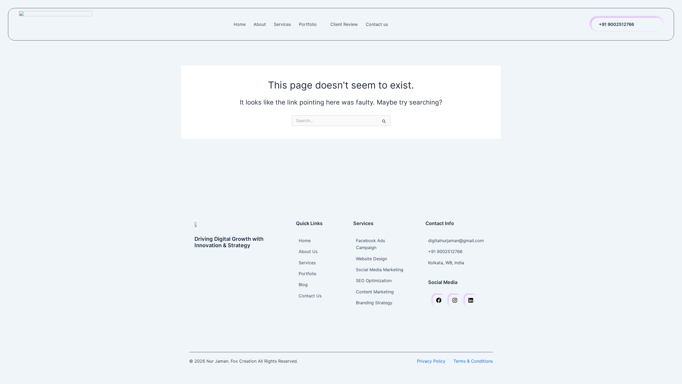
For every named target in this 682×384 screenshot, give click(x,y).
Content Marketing (375, 291)
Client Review (344, 24)
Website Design (371, 258)
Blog (303, 284)
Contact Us (310, 295)
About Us (308, 251)
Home (240, 24)
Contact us (377, 24)
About (260, 24)
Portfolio (308, 24)
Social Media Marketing (379, 269)
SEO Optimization (374, 280)
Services (282, 24)
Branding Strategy (374, 302)
